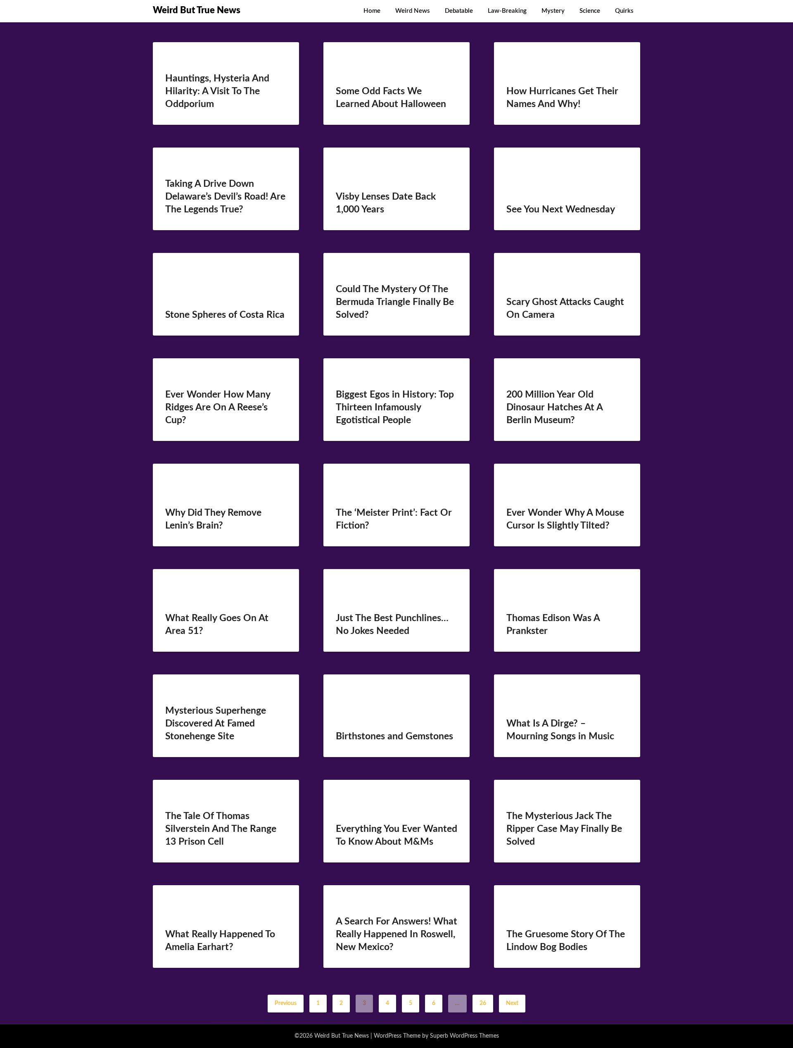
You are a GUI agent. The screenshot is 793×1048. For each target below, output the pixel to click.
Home (371, 11)
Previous (286, 1003)
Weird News (412, 11)
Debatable (459, 11)
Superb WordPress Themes (464, 1036)
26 (483, 1003)
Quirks (624, 11)
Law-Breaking (507, 11)
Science (589, 11)
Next (512, 1003)
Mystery (553, 11)
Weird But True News (196, 10)
